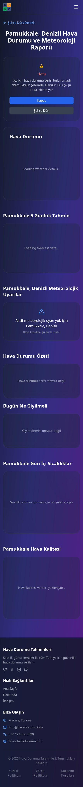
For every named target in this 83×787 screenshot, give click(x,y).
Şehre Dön (41, 110)
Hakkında (10, 695)
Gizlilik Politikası (14, 773)
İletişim (8, 701)
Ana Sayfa (10, 688)
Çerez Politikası (40, 773)
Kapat (41, 100)
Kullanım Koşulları (67, 773)
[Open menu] (76, 7)
